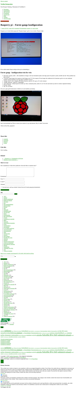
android (5, 197)
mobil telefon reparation (9, 223)
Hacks (5, 213)
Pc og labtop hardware (9, 228)
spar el (72, 335)
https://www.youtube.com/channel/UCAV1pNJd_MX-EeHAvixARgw (17, 253)
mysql (5, 224)
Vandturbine (6, 247)
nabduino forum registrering (11, 159)
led (42, 333)
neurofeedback (7, 225)
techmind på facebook (6, 343)
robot (5, 232)
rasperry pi (29, 28)
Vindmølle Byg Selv (8, 248)
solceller (39, 335)
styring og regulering (8, 243)
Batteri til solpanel (8, 200)
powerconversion (8, 229)
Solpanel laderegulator (9, 241)
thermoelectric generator (9, 244)
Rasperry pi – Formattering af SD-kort (13, 158)
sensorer (5, 235)
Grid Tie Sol (6, 14)
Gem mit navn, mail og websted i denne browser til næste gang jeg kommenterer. (21, 187)
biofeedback (25, 331)
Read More (35, 359)
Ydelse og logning (8, 251)
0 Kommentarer (23, 28)
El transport (6, 13)
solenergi (6, 239)
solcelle (34, 335)
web (5, 249)
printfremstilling (15, 335)
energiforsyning (7, 211)
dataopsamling (7, 205)
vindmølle (19, 336)
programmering (7, 231)
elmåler (66, 331)
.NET (5, 196)
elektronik (6, 209)
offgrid (65, 333)
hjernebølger (27, 333)
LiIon (44, 333)
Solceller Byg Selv (8, 237)
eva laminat (18, 333)
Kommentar (3, 176)
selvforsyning (7, 233)
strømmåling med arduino (13, 336)
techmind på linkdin (5, 342)
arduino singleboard (8, 199)
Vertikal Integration (7, 4)
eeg (60, 331)
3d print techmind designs (7, 339)
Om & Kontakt (7, 18)
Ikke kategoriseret (5, 21)
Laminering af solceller (9, 219)
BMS (5, 16)
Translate (12, 324)
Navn (2, 179)
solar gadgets (7, 236)
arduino (7, 330)
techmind (17, 28)
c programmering (37, 331)
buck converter (31, 331)
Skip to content (4, 1)
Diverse (5, 207)
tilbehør (5, 245)
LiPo (46, 333)
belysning (6, 201)
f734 (23, 333)
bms (4, 203)
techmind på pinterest (6, 344)
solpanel (5, 240)
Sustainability (7, 10)
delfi (58, 331)
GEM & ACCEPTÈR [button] (6, 385)
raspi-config (35, 28)
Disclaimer (6, 9)
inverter (5, 217)
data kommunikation (8, 204)
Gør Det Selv (7, 212)
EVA (12, 333)
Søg (1, 192)
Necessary (4, 375)
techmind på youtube (5, 340)
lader (40, 333)
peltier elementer (6, 335)
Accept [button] (30, 359)
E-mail (3, 181)
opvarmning (6, 227)
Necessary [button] (3, 373)
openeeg (69, 333)
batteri (13, 331)
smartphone (29, 335)
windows (23, 336)
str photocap (6, 336)
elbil (5, 208)
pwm (20, 335)
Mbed (5, 220)
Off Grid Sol (7, 12)
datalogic (49, 331)
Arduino (5, 17)
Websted (3, 184)
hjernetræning (7, 215)
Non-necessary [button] (4, 380)
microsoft (6, 221)
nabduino (52, 333)
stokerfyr (2, 336)
